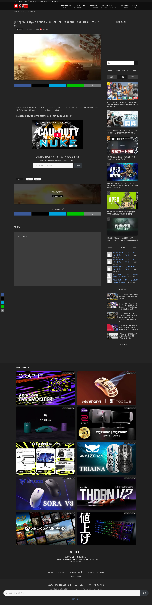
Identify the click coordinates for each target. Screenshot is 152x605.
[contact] (134, 1)
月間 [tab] (122, 77)
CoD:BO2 (19, 29)
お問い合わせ (100, 572)
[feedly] (131, 1)
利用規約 (73, 572)
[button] (22, 85)
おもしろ (37, 179)
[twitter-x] (120, 1)
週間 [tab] (111, 77)
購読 (78, 165)
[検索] (136, 1)
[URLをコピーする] (92, 85)
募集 (79, 572)
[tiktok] (123, 1)
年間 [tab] (132, 77)
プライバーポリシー (61, 572)
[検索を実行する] (136, 63)
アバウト (50, 572)
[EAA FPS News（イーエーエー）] (21, 6)
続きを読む (76, 599)
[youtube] (126, 1)
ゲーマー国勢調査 (88, 572)
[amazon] (128, 1)
